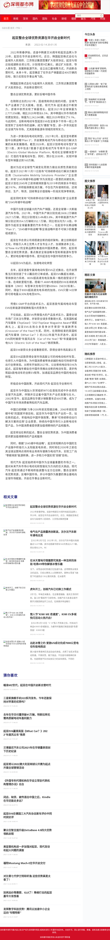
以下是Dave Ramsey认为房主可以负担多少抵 (103, 260)
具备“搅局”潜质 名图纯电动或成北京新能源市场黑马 (97, 379)
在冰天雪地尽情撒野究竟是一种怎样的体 (97, 316)
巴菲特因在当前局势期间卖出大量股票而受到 (90, 231)
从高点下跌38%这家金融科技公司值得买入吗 (90, 204)
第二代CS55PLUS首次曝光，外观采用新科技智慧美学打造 (97, 367)
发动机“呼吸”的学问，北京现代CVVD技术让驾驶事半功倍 (97, 375)
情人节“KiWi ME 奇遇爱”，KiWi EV (97, 324)
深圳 (25, 18)
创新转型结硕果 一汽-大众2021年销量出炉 (97, 415)
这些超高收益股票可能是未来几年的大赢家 (90, 260)
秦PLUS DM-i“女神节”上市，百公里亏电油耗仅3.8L (97, 383)
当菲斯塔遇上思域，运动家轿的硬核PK (97, 363)
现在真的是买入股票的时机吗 (103, 203)
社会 (54, 18)
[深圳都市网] (18, 4)
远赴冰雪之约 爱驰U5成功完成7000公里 (97, 328)
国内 (35, 18)
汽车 (18, 28)
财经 (64, 18)
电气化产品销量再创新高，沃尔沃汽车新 (97, 312)
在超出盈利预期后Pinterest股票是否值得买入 (103, 232)
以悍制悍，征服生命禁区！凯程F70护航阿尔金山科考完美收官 (97, 399)
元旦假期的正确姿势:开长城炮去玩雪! (97, 395)
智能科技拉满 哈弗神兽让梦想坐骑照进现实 (97, 407)
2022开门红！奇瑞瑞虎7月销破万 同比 (97, 340)
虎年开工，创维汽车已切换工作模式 (97, 320)
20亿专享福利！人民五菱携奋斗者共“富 (97, 344)
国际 (44, 18)
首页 (6, 18)
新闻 (15, 18)
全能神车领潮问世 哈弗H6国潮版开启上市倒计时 (97, 371)
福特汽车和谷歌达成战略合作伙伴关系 (97, 387)
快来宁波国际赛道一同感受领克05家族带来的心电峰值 (97, 411)
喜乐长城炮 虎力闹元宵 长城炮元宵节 (97, 336)
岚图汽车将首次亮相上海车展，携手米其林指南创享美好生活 (97, 403)
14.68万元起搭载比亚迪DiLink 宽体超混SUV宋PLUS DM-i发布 (97, 391)
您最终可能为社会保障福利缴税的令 (96, 295)
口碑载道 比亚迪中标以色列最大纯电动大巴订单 (97, 358)
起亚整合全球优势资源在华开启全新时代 (97, 308)
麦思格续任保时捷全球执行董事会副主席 (97, 332)
